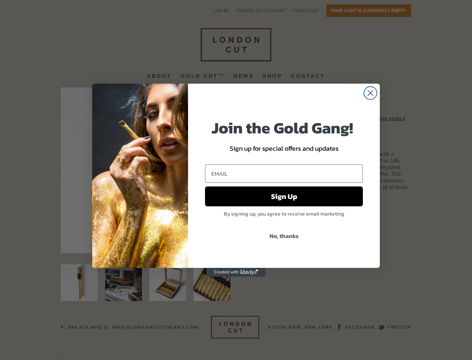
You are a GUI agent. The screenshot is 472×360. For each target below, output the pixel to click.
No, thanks (284, 235)
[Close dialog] (370, 93)
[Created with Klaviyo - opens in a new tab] (236, 272)
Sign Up (284, 196)
